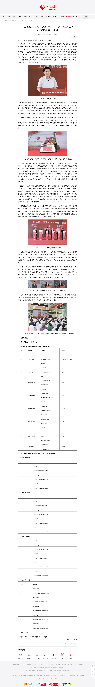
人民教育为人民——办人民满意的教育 (25, 20)
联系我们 (81, 664)
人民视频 (53, 658)
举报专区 (61, 16)
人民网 (4, 20)
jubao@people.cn (61, 667)
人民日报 (20, 658)
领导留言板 (45, 658)
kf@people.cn (35, 670)
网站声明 (64, 664)
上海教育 (55, 34)
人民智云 (62, 658)
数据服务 (58, 664)
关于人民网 (23, 664)
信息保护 (75, 664)
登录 (86, 16)
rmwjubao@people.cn (66, 670)
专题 (14, 20)
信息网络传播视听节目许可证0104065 (19, 675)
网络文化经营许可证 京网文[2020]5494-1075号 (37, 675)
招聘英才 (35, 664)
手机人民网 (37, 658)
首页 (4, 16)
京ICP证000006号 (67, 675)
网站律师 (70, 664)
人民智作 (70, 658)
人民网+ (29, 658)
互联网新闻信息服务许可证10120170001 (27, 673)
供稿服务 (52, 664)
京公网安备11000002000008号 (78, 675)
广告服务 (41, 664)
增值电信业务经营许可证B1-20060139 (46, 673)
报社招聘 (29, 664)
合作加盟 (47, 664)
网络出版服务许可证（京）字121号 (55, 675)
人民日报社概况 (15, 664)
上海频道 (10, 20)
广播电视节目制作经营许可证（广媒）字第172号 (65, 673)
